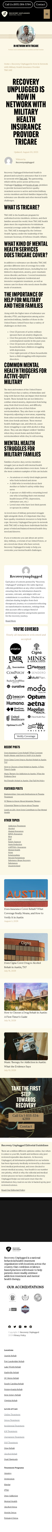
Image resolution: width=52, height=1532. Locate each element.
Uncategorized (14, 866)
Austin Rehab (10, 1356)
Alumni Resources (15, 831)
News (10, 852)
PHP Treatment (11, 1442)
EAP (10, 839)
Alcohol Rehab (10, 1454)
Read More (11, 621)
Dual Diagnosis (11, 1459)
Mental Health (14, 850)
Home (7, 64)
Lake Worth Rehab (12, 1367)
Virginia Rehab (10, 1400)
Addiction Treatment (17, 826)
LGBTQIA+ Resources (17, 847)
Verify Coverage (26, 736)
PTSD (6, 1490)
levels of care (32, 185)
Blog (10, 836)
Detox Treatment (12, 1420)
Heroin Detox (10, 1512)
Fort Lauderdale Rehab (14, 1361)
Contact (26, 1126)
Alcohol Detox (10, 1507)
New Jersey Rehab (12, 1395)
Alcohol (11, 828)
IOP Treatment (10, 1431)
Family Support (14, 842)
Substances (13, 863)
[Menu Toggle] (47, 14)
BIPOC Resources (15, 834)
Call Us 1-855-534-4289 (26, 1117)
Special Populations (16, 858)
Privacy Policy (20, 1335)
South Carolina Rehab (14, 1384)
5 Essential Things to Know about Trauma (21, 805)
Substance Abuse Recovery (19, 860)
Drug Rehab (9, 1448)
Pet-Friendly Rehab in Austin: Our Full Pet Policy (24, 781)
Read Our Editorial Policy (13, 1190)
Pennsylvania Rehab (13, 1389)
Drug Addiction (11, 1496)
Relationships (14, 855)
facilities (18, 185)
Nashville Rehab (11, 1372)
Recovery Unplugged (29, 1332)
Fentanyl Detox (11, 1518)
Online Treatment (12, 1414)
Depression (9, 1479)
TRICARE (23, 179)
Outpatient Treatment (14, 1437)
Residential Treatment (14, 1426)
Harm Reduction (15, 844)
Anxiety (8, 1473)
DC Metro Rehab (11, 1378)
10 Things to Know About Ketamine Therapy (22, 801)
